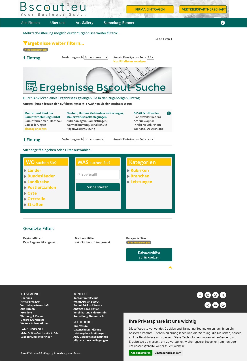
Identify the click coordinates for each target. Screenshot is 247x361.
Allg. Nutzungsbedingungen (90, 340)
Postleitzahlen (41, 187)
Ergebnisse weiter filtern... (55, 43)
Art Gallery (84, 22)
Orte (32, 193)
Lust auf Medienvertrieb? (36, 337)
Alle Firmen (30, 22)
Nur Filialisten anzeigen (129, 61)
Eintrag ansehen (36, 128)
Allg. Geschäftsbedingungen (90, 337)
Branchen (140, 176)
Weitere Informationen (34, 323)
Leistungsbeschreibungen (89, 333)
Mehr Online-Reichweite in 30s (39, 333)
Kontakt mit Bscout (85, 298)
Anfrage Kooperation (86, 309)
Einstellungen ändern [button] (168, 352)
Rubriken (140, 170)
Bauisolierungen (37, 49)
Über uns (57, 22)
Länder (34, 170)
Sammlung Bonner (119, 22)
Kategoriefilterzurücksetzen (149, 254)
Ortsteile (36, 198)
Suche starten (97, 187)
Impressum (80, 326)
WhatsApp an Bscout (86, 301)
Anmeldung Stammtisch (88, 316)
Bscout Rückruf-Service (87, 305)
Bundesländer (41, 176)
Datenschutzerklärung (87, 329)
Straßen (35, 204)
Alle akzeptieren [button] (141, 352)
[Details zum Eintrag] (169, 114)
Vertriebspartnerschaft (34, 305)
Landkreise (38, 181)
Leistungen (141, 181)
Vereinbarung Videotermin (90, 312)
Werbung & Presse (31, 316)
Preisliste (26, 312)
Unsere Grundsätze (32, 319)
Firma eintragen (30, 301)
